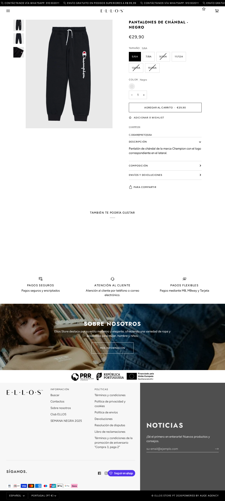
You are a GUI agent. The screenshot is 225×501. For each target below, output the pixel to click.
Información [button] (59, 389)
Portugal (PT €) (42, 495)
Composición (138, 165)
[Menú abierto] (11, 10)
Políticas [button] (101, 389)
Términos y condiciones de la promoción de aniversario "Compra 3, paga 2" (114, 442)
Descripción (138, 141)
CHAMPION (134, 127)
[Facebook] (99, 473)
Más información (112, 347)
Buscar (54, 395)
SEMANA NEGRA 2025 (66, 421)
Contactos (57, 401)
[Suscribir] (214, 449)
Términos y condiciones (110, 395)
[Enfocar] (69, 74)
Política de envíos (106, 412)
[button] (26, 388)
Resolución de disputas (110, 425)
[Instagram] (106, 473)
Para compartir (145, 186)
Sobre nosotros (60, 408)
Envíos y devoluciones (145, 174)
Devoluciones (103, 419)
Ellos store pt (165, 495)
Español (15, 495)
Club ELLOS (58, 414)
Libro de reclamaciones (110, 431)
